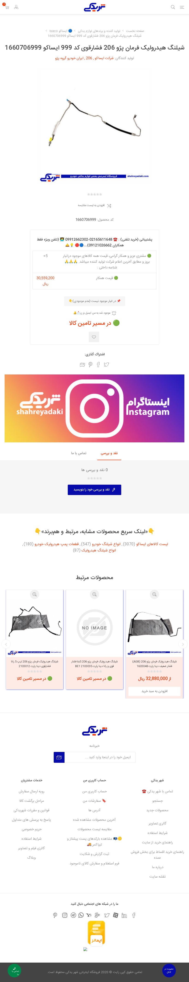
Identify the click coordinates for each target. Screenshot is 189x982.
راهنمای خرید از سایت (157, 842)
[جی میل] (97, 915)
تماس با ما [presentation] (78, 453)
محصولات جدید (157, 810)
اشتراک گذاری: (95, 354)
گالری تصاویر (157, 824)
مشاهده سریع (154, 594)
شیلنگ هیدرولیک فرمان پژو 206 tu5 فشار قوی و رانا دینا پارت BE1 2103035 (154, 664)
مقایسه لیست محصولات (94, 829)
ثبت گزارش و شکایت (94, 854)
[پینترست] (55, 915)
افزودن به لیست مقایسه (91, 206)
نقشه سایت (157, 877)
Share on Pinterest (90, 364)
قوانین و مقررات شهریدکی (31, 810)
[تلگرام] (73, 915)
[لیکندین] (124, 915)
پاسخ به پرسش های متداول (31, 820)
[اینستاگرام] (64, 915)
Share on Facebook (98, 364)
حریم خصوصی (31, 829)
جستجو (157, 801)
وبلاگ (31, 858)
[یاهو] (88, 915)
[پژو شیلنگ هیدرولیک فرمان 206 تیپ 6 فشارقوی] (34, 627)
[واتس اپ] (81, 915)
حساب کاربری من (94, 791)
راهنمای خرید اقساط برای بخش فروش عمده (157, 855)
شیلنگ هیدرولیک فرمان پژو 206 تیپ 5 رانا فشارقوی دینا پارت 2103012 (94, 664)
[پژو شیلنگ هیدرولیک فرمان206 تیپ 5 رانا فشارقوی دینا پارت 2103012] (94, 627)
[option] (154, 639)
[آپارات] (115, 915)
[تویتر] (107, 915)
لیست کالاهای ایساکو (152, 544)
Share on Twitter (106, 364)
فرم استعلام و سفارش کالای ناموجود (94, 863)
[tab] (109, 453)
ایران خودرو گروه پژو (69, 58)
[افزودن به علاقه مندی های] (94, 337)
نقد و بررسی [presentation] (109, 453)
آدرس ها (94, 810)
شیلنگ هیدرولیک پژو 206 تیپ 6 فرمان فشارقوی (34, 664)
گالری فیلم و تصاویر (31, 848)
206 (89, 58)
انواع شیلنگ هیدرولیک (99, 550)
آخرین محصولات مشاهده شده (94, 820)
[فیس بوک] (134, 915)
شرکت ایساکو (104, 58)
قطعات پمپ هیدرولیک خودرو (57, 544)
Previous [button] (183, 644)
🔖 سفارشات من (94, 801)
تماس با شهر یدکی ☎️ (157, 791)
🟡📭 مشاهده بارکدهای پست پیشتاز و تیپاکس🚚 (94, 842)
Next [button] (6, 644)
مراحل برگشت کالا (31, 801)
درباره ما (157, 867)
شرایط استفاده (158, 833)
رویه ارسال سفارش (31, 791)
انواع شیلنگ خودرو (106, 544)
